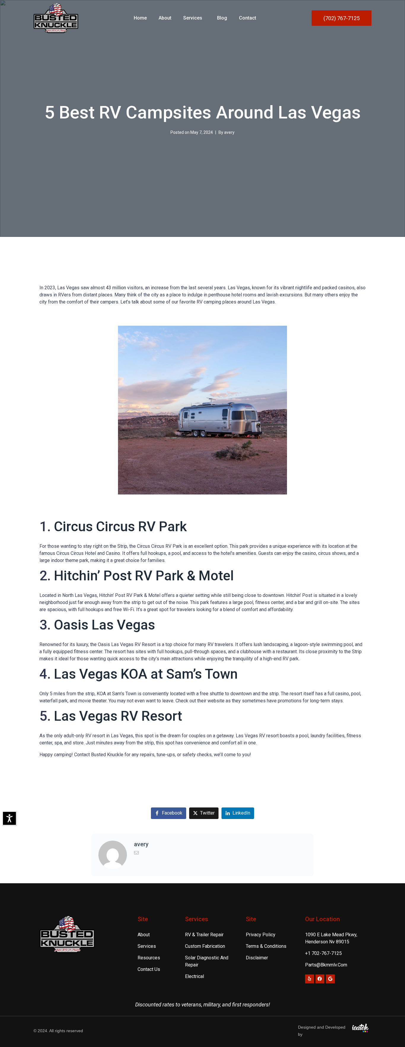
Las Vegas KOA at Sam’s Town (146, 674)
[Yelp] (309, 978)
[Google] (330, 978)
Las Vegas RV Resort (118, 716)
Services (192, 18)
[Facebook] (319, 978)
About (165, 18)
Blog (222, 18)
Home (140, 18)
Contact (247, 18)
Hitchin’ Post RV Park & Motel (144, 576)
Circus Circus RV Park (120, 526)
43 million (116, 287)
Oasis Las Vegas (104, 625)
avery (229, 132)
